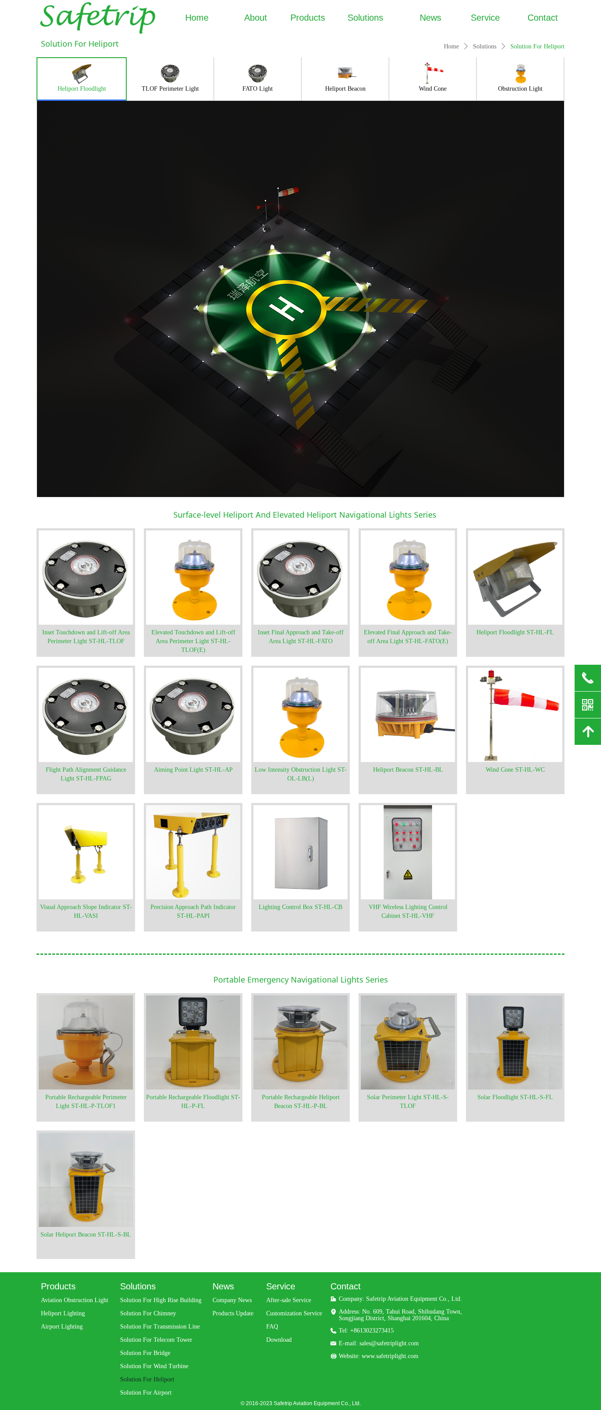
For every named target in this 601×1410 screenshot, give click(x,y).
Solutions (484, 46)
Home (451, 46)
